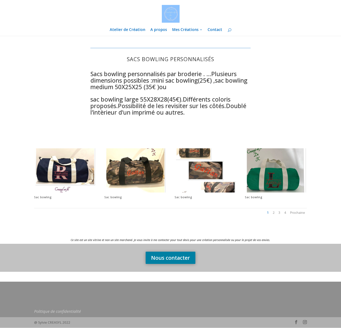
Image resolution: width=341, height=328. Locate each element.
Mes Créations (185, 30)
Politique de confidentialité (57, 311)
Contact (215, 30)
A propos (158, 30)
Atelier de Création (127, 30)
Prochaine (297, 212)
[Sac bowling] (65, 192)
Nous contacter (170, 257)
